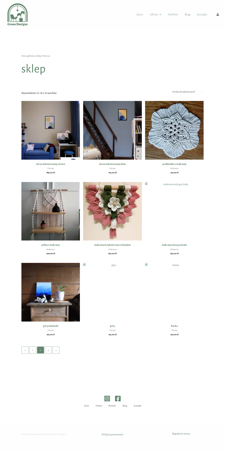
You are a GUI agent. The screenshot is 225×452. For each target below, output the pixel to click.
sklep (38, 56)
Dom (140, 14)
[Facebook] (117, 398)
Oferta (154, 14)
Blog (187, 14)
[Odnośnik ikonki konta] (217, 14)
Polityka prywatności (112, 434)
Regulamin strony (181, 433)
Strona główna (28, 56)
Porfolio (173, 14)
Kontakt (202, 14)
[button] (159, 14)
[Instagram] (107, 398)
